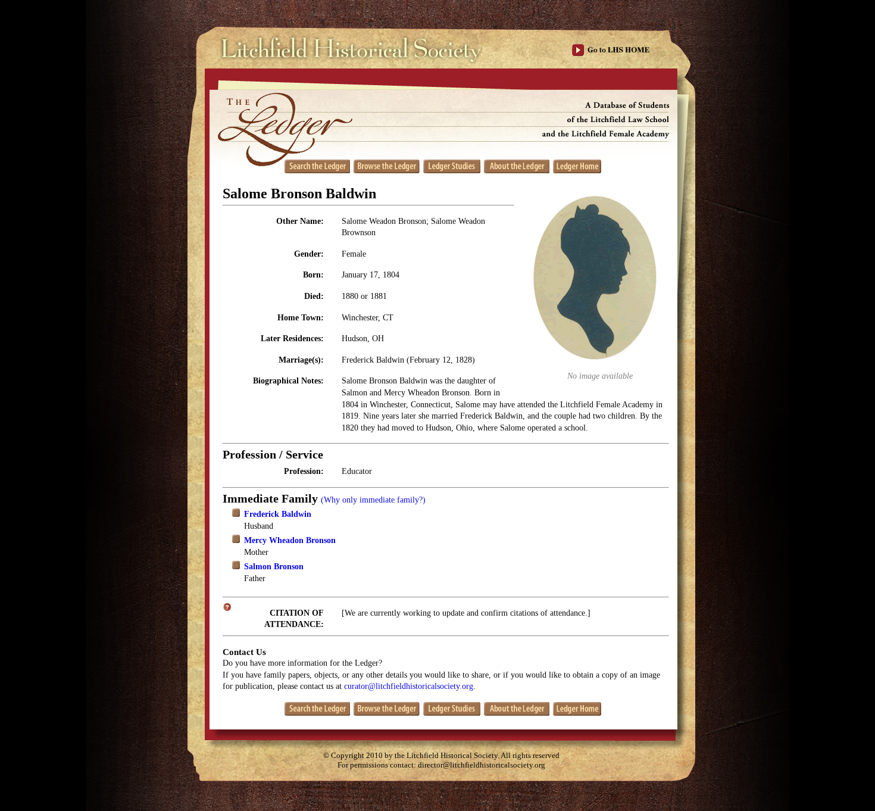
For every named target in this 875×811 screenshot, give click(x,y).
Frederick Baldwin (277, 514)
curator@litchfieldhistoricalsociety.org (408, 686)
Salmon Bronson (274, 566)
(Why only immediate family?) (373, 499)
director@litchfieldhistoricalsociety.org (481, 765)
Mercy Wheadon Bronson (290, 540)
